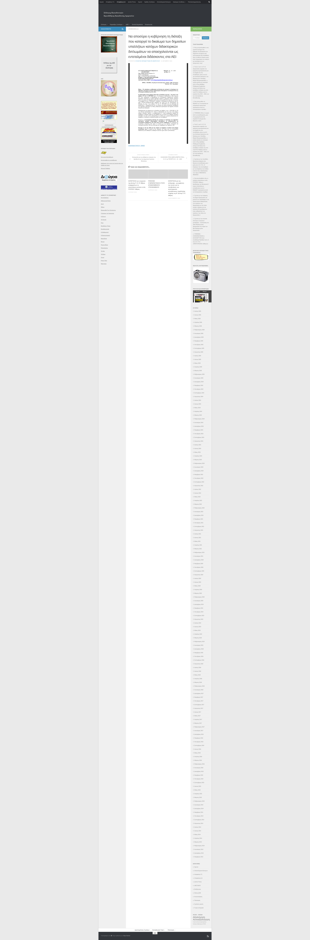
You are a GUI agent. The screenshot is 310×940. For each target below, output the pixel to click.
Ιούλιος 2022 (197, 489)
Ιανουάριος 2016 (198, 767)
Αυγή (102, 204)
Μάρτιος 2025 (198, 370)
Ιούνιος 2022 (197, 493)
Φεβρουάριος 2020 (199, 597)
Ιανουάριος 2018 (198, 689)
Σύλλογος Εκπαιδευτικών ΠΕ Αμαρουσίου (147, 61)
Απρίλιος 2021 (198, 545)
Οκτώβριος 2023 (198, 433)
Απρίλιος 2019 (198, 634)
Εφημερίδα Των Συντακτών (108, 210)
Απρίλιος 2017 (198, 719)
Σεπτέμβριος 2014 (199, 819)
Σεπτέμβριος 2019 (199, 615)
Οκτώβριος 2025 (198, 344)
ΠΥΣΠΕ (204, 923)
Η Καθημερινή (104, 232)
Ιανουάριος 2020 (198, 600)
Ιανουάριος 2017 (198, 730)
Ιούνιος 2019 (197, 626)
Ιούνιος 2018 (197, 671)
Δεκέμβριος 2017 (199, 693)
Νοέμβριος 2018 (198, 652)
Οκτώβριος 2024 (198, 389)
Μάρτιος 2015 (198, 797)
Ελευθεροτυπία (105, 229)
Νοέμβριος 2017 (198, 697)
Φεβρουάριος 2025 (199, 374)
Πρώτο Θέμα (104, 245)
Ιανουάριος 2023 (198, 467)
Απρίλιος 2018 (198, 678)
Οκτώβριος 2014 (198, 816)
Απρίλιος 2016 (198, 756)
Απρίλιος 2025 (198, 367)
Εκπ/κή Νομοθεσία (137, 24)
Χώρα (102, 257)
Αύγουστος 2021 (198, 530)
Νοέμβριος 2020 (198, 563)
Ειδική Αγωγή (199, 923)
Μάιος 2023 (197, 452)
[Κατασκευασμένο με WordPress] (111, 935)
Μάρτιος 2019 (198, 637)
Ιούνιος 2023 (197, 448)
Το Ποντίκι (103, 219)
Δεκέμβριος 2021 (199, 515)
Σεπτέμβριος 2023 (199, 437)
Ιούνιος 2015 (197, 786)
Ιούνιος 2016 (197, 749)
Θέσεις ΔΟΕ (197, 893)
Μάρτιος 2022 (198, 504)
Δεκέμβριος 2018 (199, 649)
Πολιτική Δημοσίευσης (194, 2)
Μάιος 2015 (197, 790)
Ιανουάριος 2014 (198, 849)
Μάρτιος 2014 (198, 842)
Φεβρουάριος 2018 (199, 686)
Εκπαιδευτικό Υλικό (158, 930)
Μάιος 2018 (197, 675)
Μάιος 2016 (197, 753)
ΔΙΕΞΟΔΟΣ (197, 885)
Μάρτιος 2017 (198, 723)
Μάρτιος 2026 (198, 326)
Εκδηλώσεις (197, 889)
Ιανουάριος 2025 (198, 378)
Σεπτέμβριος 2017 (199, 704)
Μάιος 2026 (197, 318)
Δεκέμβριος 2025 (199, 337)
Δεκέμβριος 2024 (199, 381)
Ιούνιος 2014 (197, 830)
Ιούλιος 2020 (197, 578)
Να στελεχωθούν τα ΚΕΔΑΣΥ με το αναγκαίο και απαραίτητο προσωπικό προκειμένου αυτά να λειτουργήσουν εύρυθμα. (200, 105)
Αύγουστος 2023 (198, 441)
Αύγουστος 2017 (198, 708)
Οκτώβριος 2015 (198, 779)
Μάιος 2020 (197, 586)
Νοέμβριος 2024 (198, 385)
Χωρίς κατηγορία (199, 907)
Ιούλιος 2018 (197, 667)
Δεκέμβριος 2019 (199, 604)
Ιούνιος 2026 (197, 315)
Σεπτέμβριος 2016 (199, 745)
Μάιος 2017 (197, 715)
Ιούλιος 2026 (197, 311)
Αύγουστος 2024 (198, 396)
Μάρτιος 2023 (198, 459)
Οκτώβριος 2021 (198, 522)
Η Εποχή (103, 216)
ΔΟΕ (127, 24)
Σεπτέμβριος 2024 (199, 393)
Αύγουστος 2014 (198, 823)
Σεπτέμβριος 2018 (199, 660)
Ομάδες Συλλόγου (149, 2)
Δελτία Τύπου (132, 2)
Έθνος (102, 207)
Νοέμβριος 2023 (198, 430)
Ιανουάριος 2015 (198, 804)
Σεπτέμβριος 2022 (199, 482)
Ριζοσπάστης (104, 248)
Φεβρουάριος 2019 (199, 641)
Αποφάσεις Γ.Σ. (110, 2)
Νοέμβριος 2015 (198, 775)
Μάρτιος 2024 (198, 415)
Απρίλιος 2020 (198, 589)
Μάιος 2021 (197, 541)
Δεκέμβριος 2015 (199, 771)
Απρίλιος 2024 (198, 411)
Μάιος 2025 (197, 363)
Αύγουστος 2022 (198, 485)
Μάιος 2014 (197, 834)
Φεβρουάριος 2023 (199, 463)
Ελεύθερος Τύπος (105, 226)
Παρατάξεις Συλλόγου (116, 24)
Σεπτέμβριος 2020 (199, 571)
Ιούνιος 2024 (197, 404)
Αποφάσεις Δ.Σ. (121, 2)
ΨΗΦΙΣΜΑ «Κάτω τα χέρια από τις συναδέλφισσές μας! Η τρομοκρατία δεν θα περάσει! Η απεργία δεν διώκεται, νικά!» (201, 116)
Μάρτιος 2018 (198, 682)
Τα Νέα (103, 251)
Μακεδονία (104, 238)
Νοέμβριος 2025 (198, 341)
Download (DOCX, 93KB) (136, 145)
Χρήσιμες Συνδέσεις (179, 2)
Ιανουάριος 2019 (198, 645)
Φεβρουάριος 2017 (199, 727)
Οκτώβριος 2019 (198, 611)
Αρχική (102, 2)
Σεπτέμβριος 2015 (199, 782)
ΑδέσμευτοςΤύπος (106, 200)
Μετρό (102, 241)
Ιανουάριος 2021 (198, 556)
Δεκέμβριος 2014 (199, 808)
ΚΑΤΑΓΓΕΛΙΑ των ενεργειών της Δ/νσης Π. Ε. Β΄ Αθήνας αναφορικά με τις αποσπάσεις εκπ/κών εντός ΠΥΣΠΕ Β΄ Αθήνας (137, 185)
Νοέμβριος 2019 (198, 608)
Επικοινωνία (148, 24)
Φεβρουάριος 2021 (199, 552)
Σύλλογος (103, 24)
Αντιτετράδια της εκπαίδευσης (109, 160)
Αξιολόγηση (199, 917)
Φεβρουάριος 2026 (199, 329)
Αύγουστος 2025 (198, 352)
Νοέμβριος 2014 (198, 812)
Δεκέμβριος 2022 (199, 470)
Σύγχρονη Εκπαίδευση (107, 157)
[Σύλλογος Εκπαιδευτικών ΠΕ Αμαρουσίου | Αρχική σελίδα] (119, 13)
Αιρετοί (140, 2)
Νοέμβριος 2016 (198, 738)
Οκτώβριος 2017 (198, 701)
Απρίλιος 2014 (198, 838)
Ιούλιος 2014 (197, 827)
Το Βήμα (103, 254)
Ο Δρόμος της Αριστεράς (107, 213)
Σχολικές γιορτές (198, 904)
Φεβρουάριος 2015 (199, 801)
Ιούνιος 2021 (197, 537)
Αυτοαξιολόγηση (201, 919)
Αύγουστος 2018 (198, 663)
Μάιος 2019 (197, 630)
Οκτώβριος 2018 (198, 656)
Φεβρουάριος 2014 (199, 845)
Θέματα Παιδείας (105, 168)
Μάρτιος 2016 (198, 760)
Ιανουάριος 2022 (198, 511)
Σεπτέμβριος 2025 (199, 348)
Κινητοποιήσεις (198, 896)
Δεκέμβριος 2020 (199, 560)
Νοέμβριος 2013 (198, 856)
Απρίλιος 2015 (198, 793)
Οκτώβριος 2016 (198, 741)
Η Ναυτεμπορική (105, 235)
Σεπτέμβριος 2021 (199, 526)
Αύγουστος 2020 (198, 574)
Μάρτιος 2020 (198, 593)
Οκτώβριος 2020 (198, 567)
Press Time (104, 260)
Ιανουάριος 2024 (198, 422)
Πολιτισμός (197, 900)
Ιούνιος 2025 (197, 359)
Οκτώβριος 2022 (198, 478)
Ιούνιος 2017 (197, 712)
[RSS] (123, 29)
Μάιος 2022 (197, 496)
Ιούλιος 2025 (197, 355)
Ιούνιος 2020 (197, 582)
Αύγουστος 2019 (198, 619)
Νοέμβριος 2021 (198, 519)
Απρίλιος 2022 (198, 500)
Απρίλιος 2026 (198, 322)
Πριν (102, 223)
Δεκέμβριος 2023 (199, 426)
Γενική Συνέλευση (196, 921)
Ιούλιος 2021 (197, 534)
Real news (103, 263)
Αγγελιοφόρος (104, 197)
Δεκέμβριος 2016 (199, 734)
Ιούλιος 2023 (197, 444)
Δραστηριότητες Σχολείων (142, 930)
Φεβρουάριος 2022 (199, 508)
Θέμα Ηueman (126, 935)
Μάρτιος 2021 (198, 548)
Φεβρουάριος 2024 (199, 418)
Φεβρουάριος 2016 (199, 764)
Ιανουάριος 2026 (198, 333)
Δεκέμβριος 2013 (199, 853)
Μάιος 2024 (197, 407)
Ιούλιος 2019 (197, 623)
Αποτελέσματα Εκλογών (164, 2)
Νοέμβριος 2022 (198, 474)
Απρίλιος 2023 (198, 456)
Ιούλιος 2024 (197, 400)
